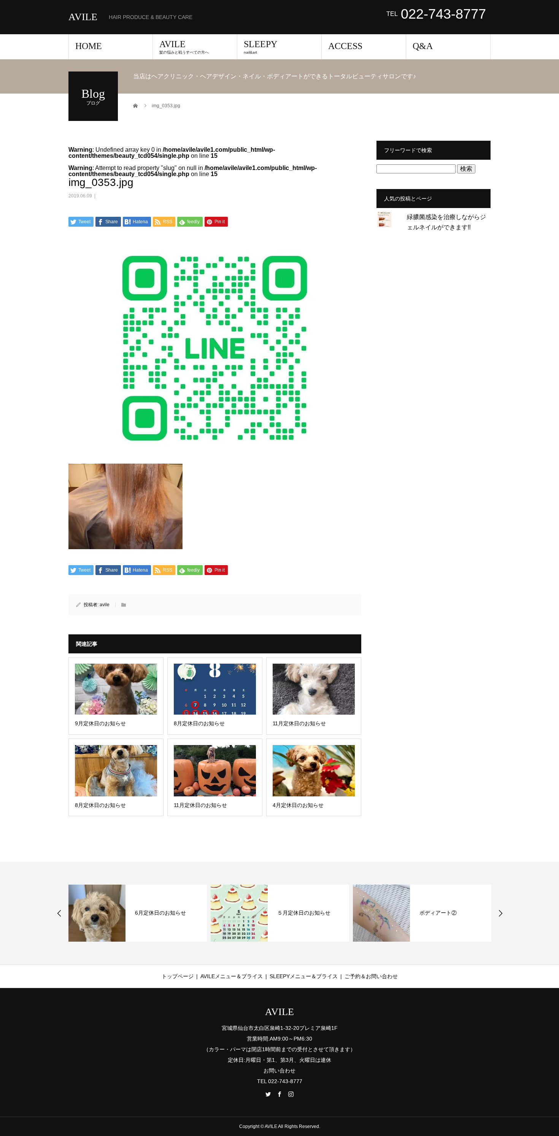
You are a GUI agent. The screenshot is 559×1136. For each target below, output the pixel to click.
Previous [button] (59, 913)
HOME (88, 46)
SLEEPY (260, 46)
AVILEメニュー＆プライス (231, 976)
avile (105, 604)
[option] (137, 913)
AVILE (82, 17)
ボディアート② (438, 913)
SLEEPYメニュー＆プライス (304, 976)
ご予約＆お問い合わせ (371, 976)
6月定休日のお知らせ (160, 913)
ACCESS (345, 46)
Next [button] (500, 913)
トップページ (178, 976)
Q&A (423, 46)
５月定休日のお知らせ (303, 913)
